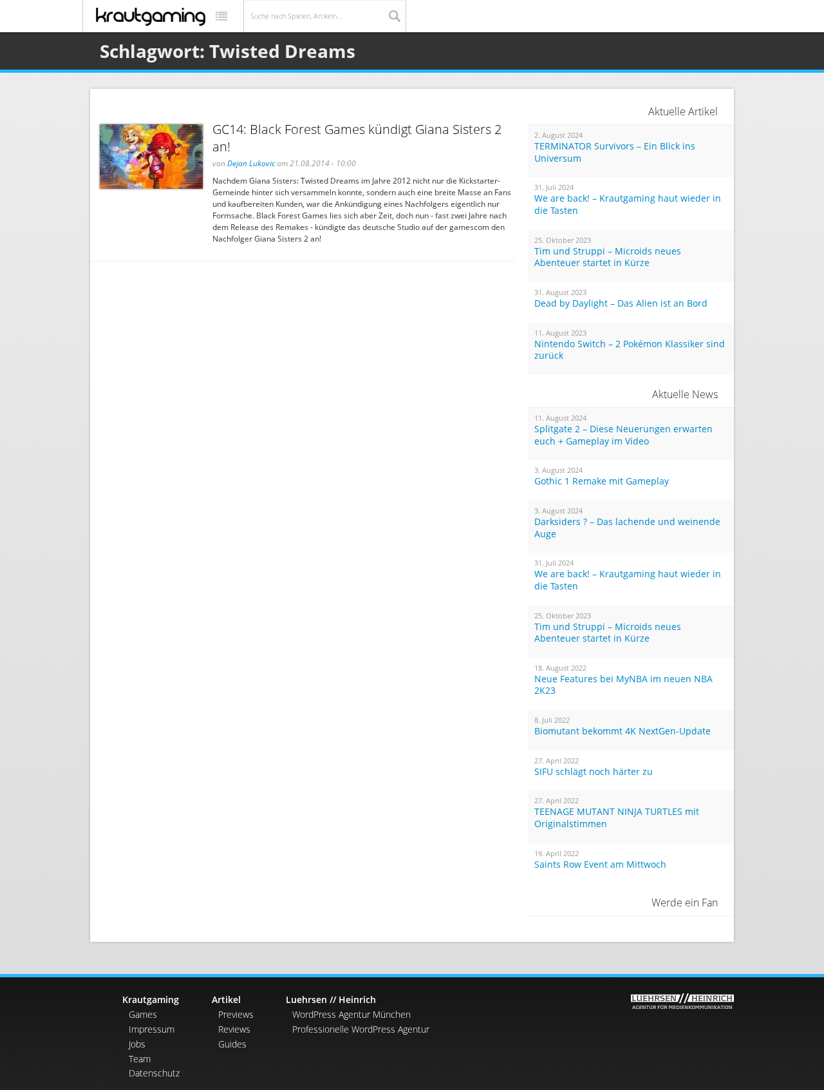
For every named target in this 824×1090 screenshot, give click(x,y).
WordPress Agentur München (351, 1014)
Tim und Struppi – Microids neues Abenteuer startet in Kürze (607, 257)
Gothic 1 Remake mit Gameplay (601, 481)
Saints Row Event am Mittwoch (600, 864)
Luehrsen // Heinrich (331, 999)
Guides (232, 1044)
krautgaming (150, 17)
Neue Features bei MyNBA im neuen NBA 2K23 (623, 685)
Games (143, 1014)
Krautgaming (150, 999)
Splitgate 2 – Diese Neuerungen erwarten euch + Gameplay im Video (623, 435)
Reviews (234, 1029)
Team (140, 1059)
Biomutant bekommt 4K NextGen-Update (622, 731)
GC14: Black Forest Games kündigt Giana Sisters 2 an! (356, 137)
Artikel (226, 999)
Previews (236, 1014)
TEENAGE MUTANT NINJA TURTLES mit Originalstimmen (616, 818)
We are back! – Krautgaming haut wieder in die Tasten (627, 204)
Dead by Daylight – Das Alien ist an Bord (620, 303)
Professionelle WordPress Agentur (360, 1029)
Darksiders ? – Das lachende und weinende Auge (627, 528)
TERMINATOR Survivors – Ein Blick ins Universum (614, 152)
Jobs (137, 1044)
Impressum (151, 1029)
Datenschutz (154, 1073)
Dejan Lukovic (251, 163)
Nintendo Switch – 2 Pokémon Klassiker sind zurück (629, 350)
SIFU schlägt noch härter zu (593, 772)
